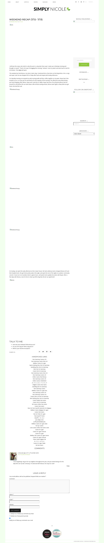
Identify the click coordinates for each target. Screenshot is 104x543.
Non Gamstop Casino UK (39, 375)
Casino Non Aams (39, 406)
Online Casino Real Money (39, 377)
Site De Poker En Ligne (39, 414)
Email (11, 499)
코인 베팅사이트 (39, 420)
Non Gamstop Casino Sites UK (39, 361)
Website (11, 504)
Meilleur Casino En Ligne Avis (39, 390)
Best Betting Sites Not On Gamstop (39, 398)
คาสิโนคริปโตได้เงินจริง (39, 422)
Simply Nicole (52, 9)
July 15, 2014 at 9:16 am (24, 454)
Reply (68, 466)
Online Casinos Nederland (39, 381)
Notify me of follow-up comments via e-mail (21, 520)
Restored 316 (92, 541)
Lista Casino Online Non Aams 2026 (39, 427)
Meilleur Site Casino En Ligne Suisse (39, 435)
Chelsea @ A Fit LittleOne (27, 453)
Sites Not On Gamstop (39, 369)
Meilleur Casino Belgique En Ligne (39, 410)
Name (11, 494)
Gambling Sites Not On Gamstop (39, 367)
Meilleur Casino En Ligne (39, 363)
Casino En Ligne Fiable (39, 443)
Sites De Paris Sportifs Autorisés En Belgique (39, 408)
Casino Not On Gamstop (39, 371)
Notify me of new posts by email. (19, 516)
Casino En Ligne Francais (39, 431)
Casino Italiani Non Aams (39, 400)
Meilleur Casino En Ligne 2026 (39, 423)
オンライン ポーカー (39, 441)
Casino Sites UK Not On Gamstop (39, 396)
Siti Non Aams (39, 445)
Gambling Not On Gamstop (39, 386)
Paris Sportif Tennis (39, 416)
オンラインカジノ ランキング (39, 383)
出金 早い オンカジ (39, 418)
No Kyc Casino (39, 425)
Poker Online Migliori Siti (39, 439)
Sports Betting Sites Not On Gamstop (39, 365)
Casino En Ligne (39, 429)
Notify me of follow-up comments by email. (22, 513)
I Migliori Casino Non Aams (39, 384)
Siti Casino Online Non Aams (39, 404)
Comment (12, 479)
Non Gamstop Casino (39, 388)
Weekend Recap (14, 21)
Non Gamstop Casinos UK (39, 359)
